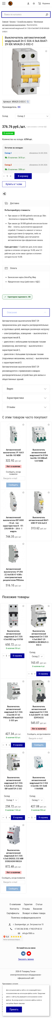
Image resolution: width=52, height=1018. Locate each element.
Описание (12, 312)
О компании (15, 904)
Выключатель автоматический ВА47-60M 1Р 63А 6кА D (39, 520)
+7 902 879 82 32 (35, 929)
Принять (14, 1009)
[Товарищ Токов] (10, 3)
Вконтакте (23, 953)
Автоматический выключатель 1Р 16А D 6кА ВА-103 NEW (13, 453)
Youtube (29, 953)
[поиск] (47, 14)
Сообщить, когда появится (13, 473)
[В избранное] (23, 424)
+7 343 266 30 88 (21, 929)
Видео (10, 388)
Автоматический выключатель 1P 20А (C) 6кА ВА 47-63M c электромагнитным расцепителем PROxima (13, 574)
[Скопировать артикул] (27, 101)
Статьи (39, 904)
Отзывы (11, 407)
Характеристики (15, 397)
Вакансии (37, 908)
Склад (5, 116)
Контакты (14, 908)
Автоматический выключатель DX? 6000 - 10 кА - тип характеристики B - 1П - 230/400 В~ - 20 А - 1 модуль (13, 524)
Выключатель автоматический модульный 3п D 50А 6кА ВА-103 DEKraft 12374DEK (39, 455)
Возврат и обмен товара (34, 913)
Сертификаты (13, 913)
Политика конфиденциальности (26, 917)
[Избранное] (34, 3)
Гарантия (28, 904)
